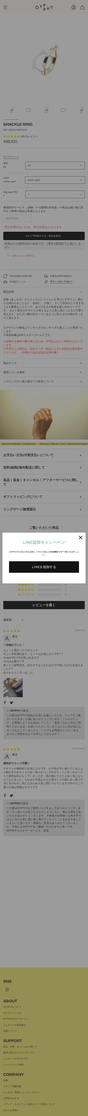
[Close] (81, 537)
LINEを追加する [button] (44, 567)
